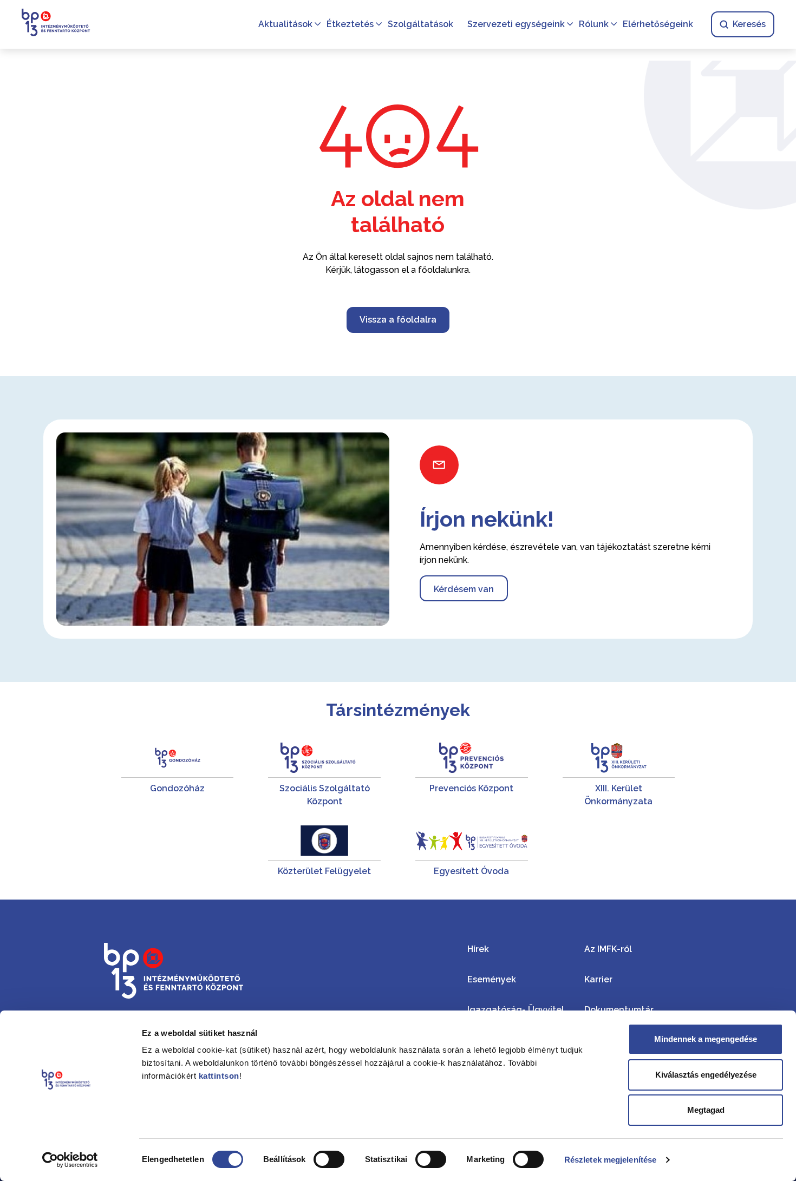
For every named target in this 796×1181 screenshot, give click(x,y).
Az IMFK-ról (608, 949)
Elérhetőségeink (658, 24)
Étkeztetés (350, 24)
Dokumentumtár (619, 1010)
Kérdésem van (464, 589)
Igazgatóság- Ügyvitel (515, 1010)
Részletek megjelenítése (610, 1159)
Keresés (749, 24)
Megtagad (706, 1109)
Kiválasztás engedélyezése (705, 1074)
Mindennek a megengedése (705, 1039)
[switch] (329, 1159)
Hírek (478, 949)
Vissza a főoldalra (398, 319)
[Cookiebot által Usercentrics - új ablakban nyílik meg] (70, 1160)
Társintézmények (398, 710)
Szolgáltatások (420, 24)
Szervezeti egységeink (516, 24)
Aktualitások (285, 24)
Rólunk (594, 24)
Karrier (598, 979)
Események (491, 979)
